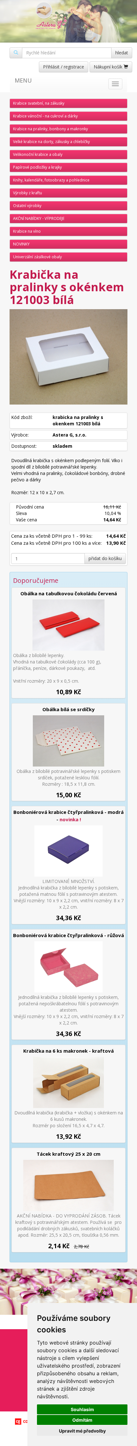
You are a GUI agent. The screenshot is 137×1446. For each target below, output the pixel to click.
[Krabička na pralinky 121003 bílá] (68, 357)
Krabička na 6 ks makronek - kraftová (68, 1051)
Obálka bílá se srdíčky (68, 709)
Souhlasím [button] (82, 1409)
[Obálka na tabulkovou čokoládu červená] (68, 625)
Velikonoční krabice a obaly (37, 154)
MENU (23, 80)
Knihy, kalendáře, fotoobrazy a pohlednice (51, 180)
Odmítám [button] (82, 1420)
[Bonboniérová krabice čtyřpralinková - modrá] (68, 851)
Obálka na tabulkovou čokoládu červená (68, 593)
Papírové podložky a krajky (37, 167)
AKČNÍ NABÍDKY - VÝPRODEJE (38, 218)
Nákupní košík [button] (109, 67)
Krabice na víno (27, 231)
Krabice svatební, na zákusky (38, 103)
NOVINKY (21, 244)
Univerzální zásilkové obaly (37, 257)
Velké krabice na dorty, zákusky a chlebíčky (51, 141)
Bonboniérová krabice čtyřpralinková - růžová (68, 935)
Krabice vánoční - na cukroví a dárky (45, 116)
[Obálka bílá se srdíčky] (68, 741)
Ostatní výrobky (27, 205)
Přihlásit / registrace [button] (63, 67)
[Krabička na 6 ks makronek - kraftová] (68, 1082)
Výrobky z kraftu (27, 193)
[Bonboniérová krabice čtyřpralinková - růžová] (68, 966)
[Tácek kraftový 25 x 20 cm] (68, 1185)
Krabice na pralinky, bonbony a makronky (50, 129)
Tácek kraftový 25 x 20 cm (68, 1154)
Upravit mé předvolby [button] (82, 1431)
